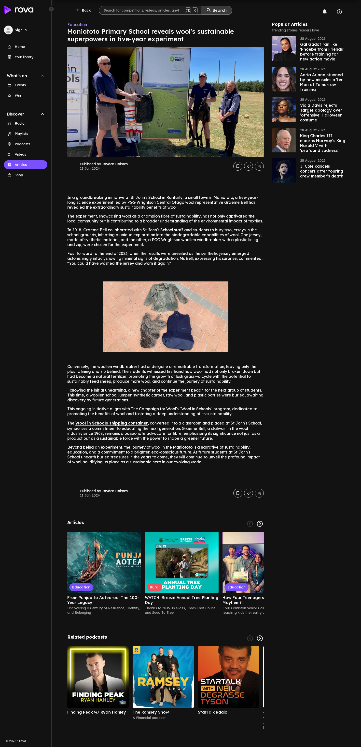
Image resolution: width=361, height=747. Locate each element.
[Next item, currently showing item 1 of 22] (260, 638)
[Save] (237, 166)
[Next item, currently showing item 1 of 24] (260, 524)
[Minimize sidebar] (51, 9)
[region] (165, 573)
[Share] (259, 166)
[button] (308, 48)
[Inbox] (325, 12)
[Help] (339, 12)
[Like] (248, 166)
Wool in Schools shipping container (111, 423)
